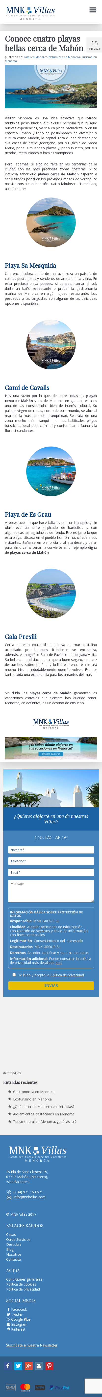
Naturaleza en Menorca (64, 57)
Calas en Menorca (35, 57)
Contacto (13, 1259)
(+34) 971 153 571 (28, 1192)
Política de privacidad (67, 975)
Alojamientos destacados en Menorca (43, 1114)
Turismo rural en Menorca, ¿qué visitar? (44, 1121)
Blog (10, 1249)
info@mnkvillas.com (30, 1197)
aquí (58, 962)
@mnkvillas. (12, 1072)
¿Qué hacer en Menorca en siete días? (43, 1106)
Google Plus (20, 1319)
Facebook (19, 1309)
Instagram (19, 1324)
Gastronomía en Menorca (33, 1091)
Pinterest (18, 1329)
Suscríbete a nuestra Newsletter (31, 1345)
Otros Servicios (18, 1239)
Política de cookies (21, 1284)
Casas (11, 1234)
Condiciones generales (24, 1279)
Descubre (14, 1244)
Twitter (17, 1314)
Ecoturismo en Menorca (32, 1099)
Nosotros (14, 1254)
